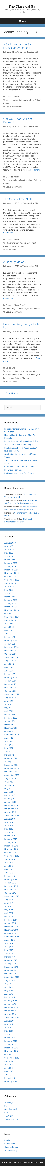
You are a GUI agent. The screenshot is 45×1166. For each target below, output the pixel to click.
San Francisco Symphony (22, 180)
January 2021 (10, 762)
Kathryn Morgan (22, 378)
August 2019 (10, 819)
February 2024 (10, 640)
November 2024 (11, 610)
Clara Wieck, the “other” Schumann (19, 466)
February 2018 (10, 879)
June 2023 (9, 664)
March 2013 (9, 1078)
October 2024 (10, 613)
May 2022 (8, 708)
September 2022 (11, 694)
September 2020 (11, 775)
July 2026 (8, 546)
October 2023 (10, 654)
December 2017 (11, 886)
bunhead (16, 371)
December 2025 (11, 570)
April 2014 (8, 1034)
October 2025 (10, 576)
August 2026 (10, 543)
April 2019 (8, 832)
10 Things (8, 1102)
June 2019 (9, 826)
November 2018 (11, 849)
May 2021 (8, 748)
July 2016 (8, 943)
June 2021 (8, 745)
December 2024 (11, 607)
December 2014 (11, 1007)
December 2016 (11, 927)
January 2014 (10, 1044)
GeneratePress (37, 1162)
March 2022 (9, 714)
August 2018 (9, 859)
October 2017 (10, 893)
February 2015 (10, 1001)
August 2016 (10, 940)
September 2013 (11, 1058)
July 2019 (8, 822)
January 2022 (10, 721)
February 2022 (10, 718)
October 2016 (10, 933)
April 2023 (8, 671)
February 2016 (10, 960)
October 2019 (10, 812)
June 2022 (9, 704)
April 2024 (8, 634)
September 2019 (11, 815)
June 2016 (9, 947)
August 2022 (10, 698)
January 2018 (10, 883)
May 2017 (8, 910)
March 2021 (9, 755)
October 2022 (10, 691)
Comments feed (11, 1147)
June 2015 (8, 987)
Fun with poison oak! (13, 470)
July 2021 (8, 741)
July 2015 (8, 984)
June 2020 (9, 785)
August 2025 (10, 583)
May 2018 (8, 869)
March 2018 (9, 876)
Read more (35, 170)
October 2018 (10, 852)
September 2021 (11, 735)
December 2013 (11, 1048)
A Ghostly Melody (14, 262)
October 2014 (10, 1014)
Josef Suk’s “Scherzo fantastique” (19, 445)
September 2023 (11, 657)
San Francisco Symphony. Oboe (20, 100)
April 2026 (8, 556)
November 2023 (11, 650)
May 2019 (8, 829)
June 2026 (9, 550)
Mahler (21, 246)
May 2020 (8, 788)
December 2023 (11, 647)
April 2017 (8, 913)
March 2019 (9, 836)
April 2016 (8, 953)
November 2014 (11, 1011)
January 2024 (10, 644)
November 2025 (11, 573)
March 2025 (9, 597)
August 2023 (10, 661)
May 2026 (8, 553)
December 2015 (11, 967)
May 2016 (8, 950)
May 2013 (8, 1071)
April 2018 (8, 873)
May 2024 (8, 630)
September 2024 (11, 617)
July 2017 (8, 903)
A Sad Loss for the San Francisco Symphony (17, 46)
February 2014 (10, 1041)
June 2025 (9, 586)
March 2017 (9, 916)
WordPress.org (10, 1150)
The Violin (24, 305)
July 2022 (8, 701)
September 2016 (11, 937)
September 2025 (11, 580)
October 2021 (10, 731)
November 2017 (11, 889)
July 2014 (8, 1024)
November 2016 (11, 930)
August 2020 (10, 778)
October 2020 (10, 772)
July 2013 (8, 1064)
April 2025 (8, 593)
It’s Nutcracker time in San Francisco (20, 473)
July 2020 (8, 782)
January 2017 (10, 923)
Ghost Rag (10, 308)
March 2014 (9, 1038)
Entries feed (9, 1144)
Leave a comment (14, 107)
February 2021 (10, 758)
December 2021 (11, 725)
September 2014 (11, 1017)
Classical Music (12, 96)
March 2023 (9, 674)
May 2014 (8, 1031)
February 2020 (10, 799)
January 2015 (10, 1004)
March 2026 (9, 560)
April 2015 (8, 994)
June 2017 (8, 906)
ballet (8, 371)
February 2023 (10, 677)
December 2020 (11, 765)
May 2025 (8, 590)
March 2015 (9, 997)
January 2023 (10, 681)
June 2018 (8, 866)
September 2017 (11, 896)
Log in (7, 1140)
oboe (8, 180)
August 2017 (9, 900)
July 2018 (8, 863)
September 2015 (11, 977)
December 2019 (11, 805)
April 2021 (8, 751)
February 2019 (10, 839)
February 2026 (10, 563)
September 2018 (11, 856)
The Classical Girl (22, 6)
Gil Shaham (21, 308)
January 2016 (10, 963)
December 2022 (11, 684)
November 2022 (11, 687)
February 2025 (10, 600)
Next (14, 393)
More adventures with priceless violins (21, 441)
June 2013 (9, 1068)
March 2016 (9, 957)
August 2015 (9, 980)
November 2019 (11, 809)
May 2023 (8, 667)
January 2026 (10, 566)
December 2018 (11, 846)
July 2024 (8, 624)
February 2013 (10, 1081)
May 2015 (8, 990)
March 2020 (9, 795)
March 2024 (9, 637)
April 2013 (8, 1075)
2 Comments (11, 250)
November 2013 (11, 1051)
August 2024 (10, 620)
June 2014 (9, 1027)
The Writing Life (11, 1119)
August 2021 (9, 738)
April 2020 (8, 792)
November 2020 (11, 768)
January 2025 (10, 603)
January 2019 (10, 842)
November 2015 (11, 970)
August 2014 (10, 1021)
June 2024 (9, 627)
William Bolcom (34, 308)
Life (13, 368)
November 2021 (11, 728)
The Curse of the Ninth (18, 199)
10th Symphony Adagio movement (21, 243)
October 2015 (10, 974)
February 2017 (10, 920)
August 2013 (10, 1061)
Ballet (8, 368)
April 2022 (8, 711)
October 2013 (10, 1054)
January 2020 (10, 802)
